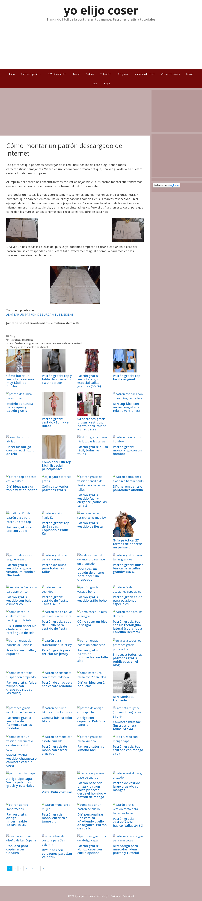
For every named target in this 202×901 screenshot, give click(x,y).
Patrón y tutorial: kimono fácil (90, 748)
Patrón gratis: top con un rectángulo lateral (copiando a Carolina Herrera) (127, 626)
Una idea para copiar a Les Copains (17, 849)
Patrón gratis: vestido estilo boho (92, 599)
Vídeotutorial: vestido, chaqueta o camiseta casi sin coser (21, 760)
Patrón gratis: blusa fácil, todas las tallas (92, 450)
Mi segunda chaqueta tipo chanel (29, 346)
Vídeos (90, 74)
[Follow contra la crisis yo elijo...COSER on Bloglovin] (166, 186)
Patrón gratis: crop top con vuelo (20, 529)
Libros (189, 74)
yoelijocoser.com (85, 896)
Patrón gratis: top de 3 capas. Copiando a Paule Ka (55, 528)
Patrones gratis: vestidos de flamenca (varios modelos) (19, 723)
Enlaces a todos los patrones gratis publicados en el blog (127, 659)
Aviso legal (103, 896)
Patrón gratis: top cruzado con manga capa (128, 750)
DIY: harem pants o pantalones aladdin (128, 488)
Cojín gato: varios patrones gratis (55, 488)
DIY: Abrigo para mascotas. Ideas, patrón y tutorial (126, 849)
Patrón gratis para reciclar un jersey (56, 652)
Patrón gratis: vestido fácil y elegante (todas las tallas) (92, 500)
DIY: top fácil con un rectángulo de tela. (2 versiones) (126, 407)
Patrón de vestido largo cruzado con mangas (126, 786)
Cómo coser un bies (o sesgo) (92, 623)
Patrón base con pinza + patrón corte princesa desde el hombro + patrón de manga (91, 790)
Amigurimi (123, 74)
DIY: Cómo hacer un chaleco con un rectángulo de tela (21, 629)
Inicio (12, 74)
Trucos (76, 74)
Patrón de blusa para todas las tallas (54, 568)
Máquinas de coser (144, 74)
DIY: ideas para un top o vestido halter (21, 488)
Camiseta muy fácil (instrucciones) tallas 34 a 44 (128, 725)
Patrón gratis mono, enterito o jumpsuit (55, 817)
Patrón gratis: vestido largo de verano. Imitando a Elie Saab (21, 570)
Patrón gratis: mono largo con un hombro (127, 450)
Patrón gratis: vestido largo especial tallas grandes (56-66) (89, 381)
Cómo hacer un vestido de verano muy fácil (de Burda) (20, 381)
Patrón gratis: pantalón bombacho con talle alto (92, 655)
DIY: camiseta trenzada (123, 698)
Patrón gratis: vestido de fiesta (90, 525)
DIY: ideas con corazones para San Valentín (57, 853)
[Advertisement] (101, 44)
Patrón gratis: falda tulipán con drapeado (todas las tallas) (21, 687)
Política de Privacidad (122, 896)
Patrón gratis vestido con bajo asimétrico (19, 600)
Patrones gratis (29, 74)
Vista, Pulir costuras (57, 792)
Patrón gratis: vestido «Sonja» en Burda (56, 422)
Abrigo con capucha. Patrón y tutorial (91, 721)
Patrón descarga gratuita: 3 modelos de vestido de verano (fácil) (46, 343)
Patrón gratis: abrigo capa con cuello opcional (89, 849)
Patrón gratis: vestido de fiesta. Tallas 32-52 (55, 600)
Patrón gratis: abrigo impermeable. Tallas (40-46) (17, 819)
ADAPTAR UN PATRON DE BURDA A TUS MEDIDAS (39, 314)
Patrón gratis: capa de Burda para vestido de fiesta (56, 625)
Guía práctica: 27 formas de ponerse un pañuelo (127, 543)
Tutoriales (105, 74)
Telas (94, 83)
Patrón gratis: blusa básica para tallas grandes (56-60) (128, 568)
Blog (12, 336)
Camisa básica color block (57, 719)
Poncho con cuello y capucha (21, 652)
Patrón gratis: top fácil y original (126, 377)
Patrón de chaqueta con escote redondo (57, 684)
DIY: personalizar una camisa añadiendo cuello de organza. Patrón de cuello (92, 821)
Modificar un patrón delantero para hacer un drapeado (90, 574)
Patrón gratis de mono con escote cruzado (55, 750)
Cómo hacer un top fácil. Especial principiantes (56, 465)
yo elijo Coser (101, 10)
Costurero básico (170, 74)
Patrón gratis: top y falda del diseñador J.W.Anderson (57, 379)
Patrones (15, 339)
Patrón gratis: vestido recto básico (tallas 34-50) (128, 822)
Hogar (107, 83)
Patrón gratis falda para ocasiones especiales (127, 600)
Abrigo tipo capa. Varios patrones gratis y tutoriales (20, 782)
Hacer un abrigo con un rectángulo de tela (20, 450)
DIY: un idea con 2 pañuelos (90, 684)
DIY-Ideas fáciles (57, 74)
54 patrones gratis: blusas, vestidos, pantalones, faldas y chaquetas (91, 424)
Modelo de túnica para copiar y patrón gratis (19, 407)
